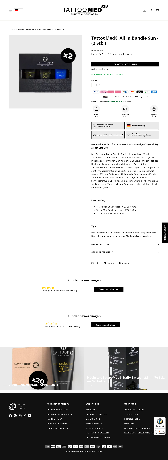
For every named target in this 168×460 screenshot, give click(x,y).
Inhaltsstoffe (100, 244)
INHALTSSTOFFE (132, 418)
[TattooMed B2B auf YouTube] (29, 415)
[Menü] (164, 418)
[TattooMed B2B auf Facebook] (10, 415)
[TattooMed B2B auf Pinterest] (15, 415)
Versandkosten (102, 69)
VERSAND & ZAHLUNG (96, 414)
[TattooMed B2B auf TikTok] (24, 415)
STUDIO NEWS (131, 414)
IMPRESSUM (91, 409)
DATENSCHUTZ (93, 418)
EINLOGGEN (118, 64)
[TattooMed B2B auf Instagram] (20, 415)
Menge (95, 80)
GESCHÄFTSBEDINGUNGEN (99, 437)
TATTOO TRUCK (54, 418)
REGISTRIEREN (131, 64)
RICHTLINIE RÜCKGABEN (97, 432)
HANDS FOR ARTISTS (57, 423)
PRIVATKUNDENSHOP (57, 409)
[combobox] (18, 10)
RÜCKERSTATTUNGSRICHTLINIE (139, 432)
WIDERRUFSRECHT (94, 423)
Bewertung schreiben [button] (109, 289)
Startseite (12, 29)
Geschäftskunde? (102, 252)
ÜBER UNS (129, 423)
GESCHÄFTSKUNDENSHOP (59, 414)
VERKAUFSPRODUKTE (26, 29)
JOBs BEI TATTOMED (134, 409)
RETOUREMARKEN (94, 428)
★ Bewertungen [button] (165, 233)
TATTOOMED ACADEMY (58, 428)
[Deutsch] (18, 10)
